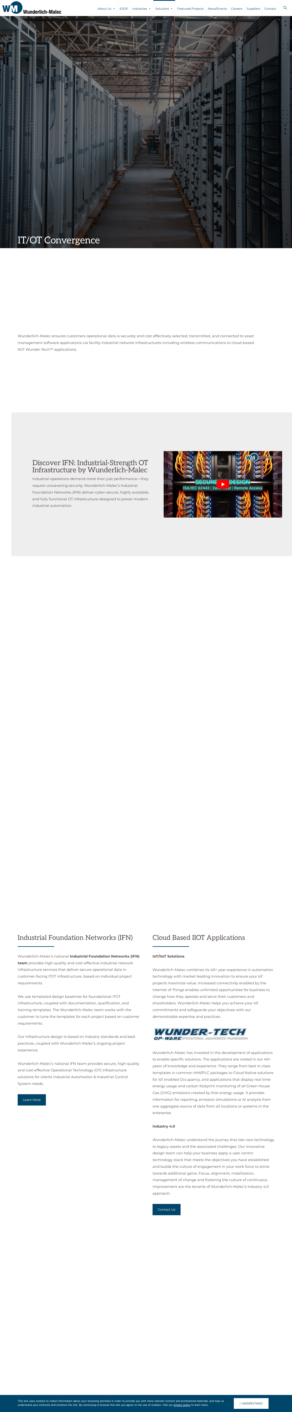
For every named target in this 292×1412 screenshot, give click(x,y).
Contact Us (166, 1209)
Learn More (32, 1100)
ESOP (124, 9)
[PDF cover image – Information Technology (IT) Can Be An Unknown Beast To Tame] (45, 884)
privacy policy (182, 1404)
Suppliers (253, 9)
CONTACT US (146, 1355)
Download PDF (99, 640)
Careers (236, 9)
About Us (104, 9)
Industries (139, 9)
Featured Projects (190, 9)
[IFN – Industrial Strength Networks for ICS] (45, 715)
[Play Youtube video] (223, 484)
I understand (251, 1403)
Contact (270, 9)
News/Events (217, 9)
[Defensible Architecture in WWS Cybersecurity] (45, 630)
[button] (285, 8)
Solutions (162, 9)
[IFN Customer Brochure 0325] (45, 800)
